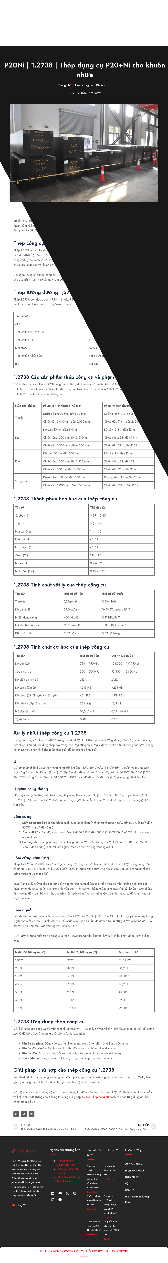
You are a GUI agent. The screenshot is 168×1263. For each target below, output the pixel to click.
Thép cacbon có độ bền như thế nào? (94, 1200)
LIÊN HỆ (129, 1190)
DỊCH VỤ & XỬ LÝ (134, 1170)
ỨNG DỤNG (132, 1177)
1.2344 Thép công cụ (95, 1097)
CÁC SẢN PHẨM (133, 1164)
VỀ (126, 1183)
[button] (16, 1114)
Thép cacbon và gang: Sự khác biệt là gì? (94, 1226)
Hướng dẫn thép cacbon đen (109, 1170)
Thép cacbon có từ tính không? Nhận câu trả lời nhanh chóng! (110, 1205)
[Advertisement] (84, 23)
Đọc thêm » (92, 1192)
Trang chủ (64, 85)
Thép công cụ (84, 85)
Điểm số (101, 85)
